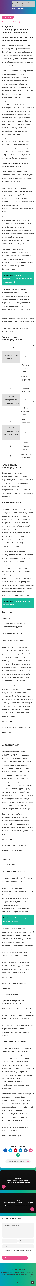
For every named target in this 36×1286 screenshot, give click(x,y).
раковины (3, 1276)
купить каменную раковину (18, 1269)
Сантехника (8, 17)
